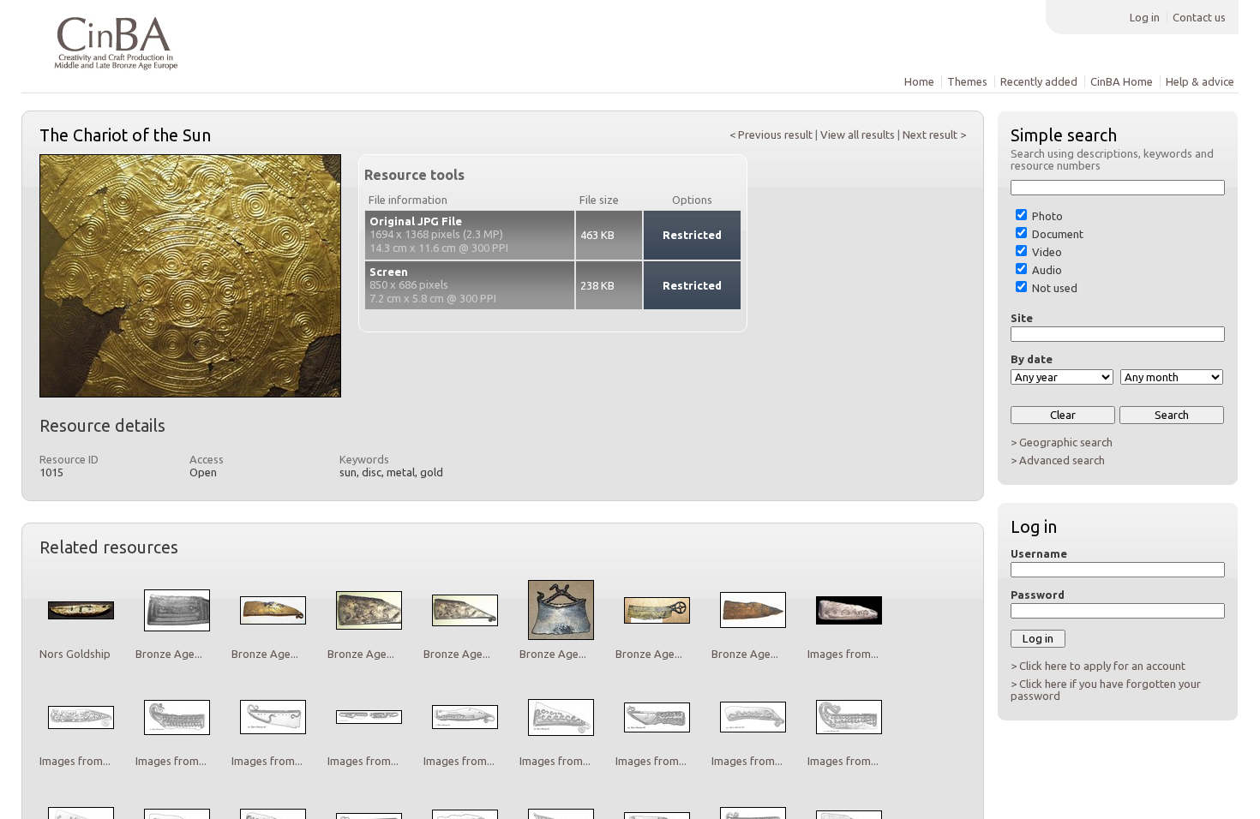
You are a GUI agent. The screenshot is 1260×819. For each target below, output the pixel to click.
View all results (857, 134)
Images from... (843, 654)
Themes (967, 81)
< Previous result (771, 134)
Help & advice (1200, 81)
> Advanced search (1058, 460)
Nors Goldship (75, 654)
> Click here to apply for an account (1098, 666)
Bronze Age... (168, 654)
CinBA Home (1121, 81)
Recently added (1038, 81)
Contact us (1199, 17)
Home (919, 81)
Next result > (934, 134)
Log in (1145, 17)
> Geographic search (1062, 442)
